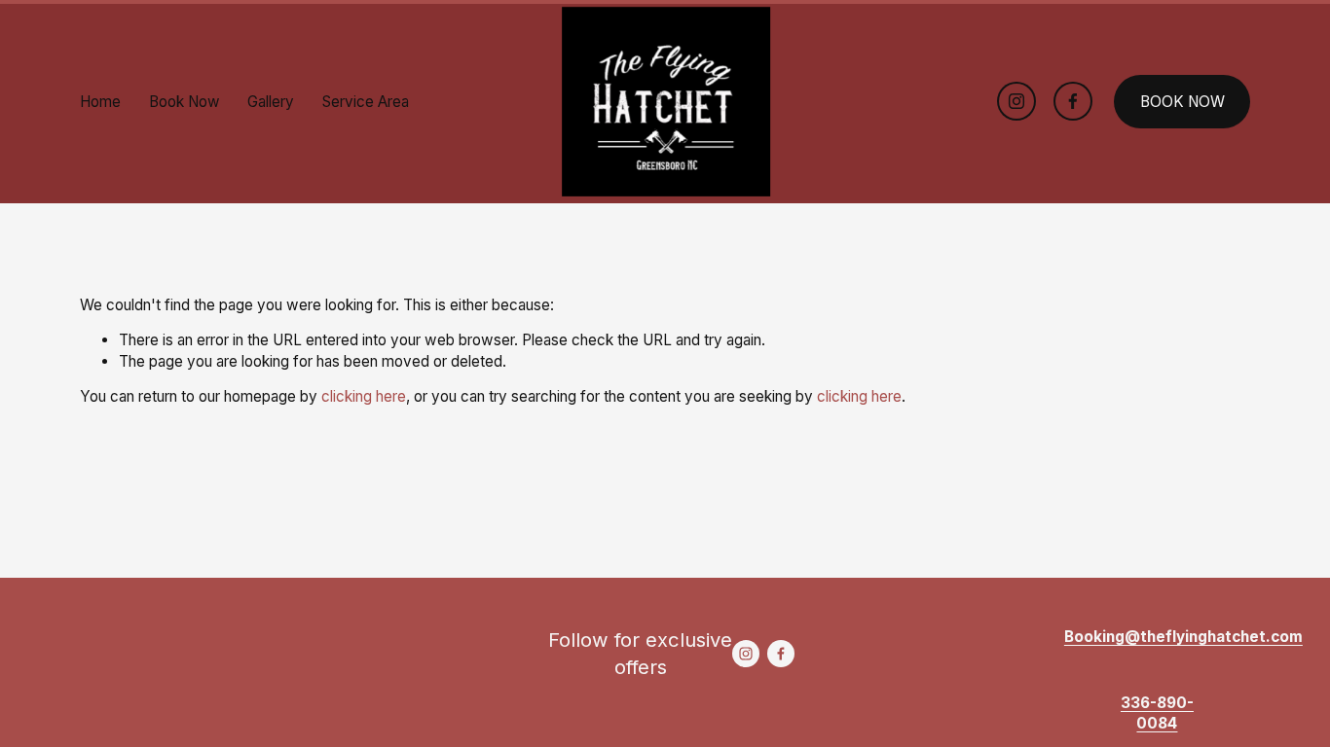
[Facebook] (1072, 101)
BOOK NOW (1182, 101)
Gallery (270, 101)
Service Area (365, 101)
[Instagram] (1016, 101)
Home (100, 101)
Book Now (184, 101)
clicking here (363, 396)
